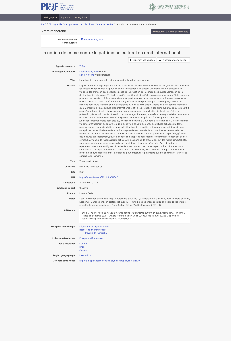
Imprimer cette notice (143, 60)
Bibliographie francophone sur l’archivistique (71, 24)
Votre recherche (105, 24)
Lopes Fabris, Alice (89, 71)
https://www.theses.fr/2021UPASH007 (98, 177)
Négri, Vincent (86, 74)
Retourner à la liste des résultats (171, 31)
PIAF (43, 24)
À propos (65, 17)
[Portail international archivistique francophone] (57, 7)
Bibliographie (50, 17)
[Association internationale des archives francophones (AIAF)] (169, 7)
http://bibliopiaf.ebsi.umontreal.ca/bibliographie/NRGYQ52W (109, 260)
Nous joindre (81, 17)
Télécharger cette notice (173, 60)
